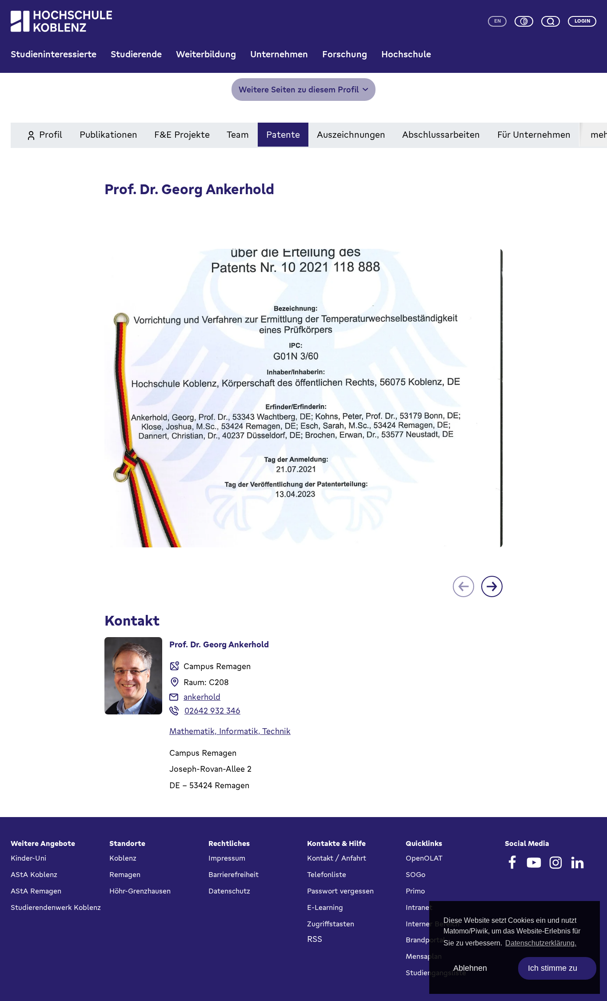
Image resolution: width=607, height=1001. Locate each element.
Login (582, 21)
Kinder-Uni (28, 858)
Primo (415, 891)
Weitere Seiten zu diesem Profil (299, 89)
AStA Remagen (36, 891)
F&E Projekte (182, 134)
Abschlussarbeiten (441, 134)
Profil (50, 134)
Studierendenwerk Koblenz (56, 907)
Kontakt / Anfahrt (336, 858)
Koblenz (122, 858)
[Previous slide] (463, 586)
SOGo (415, 874)
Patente (283, 134)
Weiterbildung (206, 54)
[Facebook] (512, 862)
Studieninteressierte (53, 54)
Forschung (344, 54)
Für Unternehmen (534, 134)
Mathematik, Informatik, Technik (230, 731)
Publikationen (108, 134)
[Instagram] (555, 862)
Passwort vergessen (340, 891)
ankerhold (202, 696)
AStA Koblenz (34, 874)
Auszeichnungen (351, 134)
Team (238, 134)
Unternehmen (279, 54)
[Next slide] (492, 586)
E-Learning (325, 907)
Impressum (226, 858)
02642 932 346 (212, 710)
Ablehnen (470, 968)
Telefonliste (326, 874)
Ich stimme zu (552, 968)
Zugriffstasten (330, 924)
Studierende (136, 54)
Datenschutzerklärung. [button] (540, 943)
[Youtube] (534, 862)
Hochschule (406, 54)
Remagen (124, 874)
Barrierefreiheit (233, 874)
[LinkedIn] (577, 862)
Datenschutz (229, 891)
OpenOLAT (424, 858)
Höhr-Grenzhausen (140, 891)
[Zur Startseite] (61, 21)
